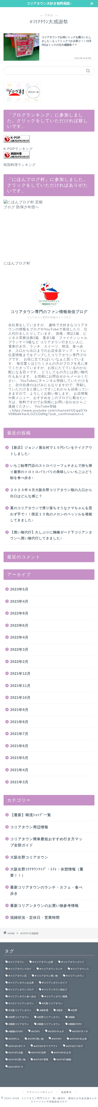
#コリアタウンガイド (72, 962)
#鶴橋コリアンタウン (48, 1024)
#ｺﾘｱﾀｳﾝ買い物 (36, 1039)
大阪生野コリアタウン (29, 857)
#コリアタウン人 (80, 969)
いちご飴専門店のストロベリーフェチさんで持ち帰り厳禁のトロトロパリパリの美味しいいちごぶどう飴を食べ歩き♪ (51, 472)
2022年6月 (19, 625)
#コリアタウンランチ (51, 969)
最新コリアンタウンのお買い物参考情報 (44, 905)
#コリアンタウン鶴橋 (55, 996)
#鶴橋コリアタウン (19, 1024)
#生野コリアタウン (19, 1017)
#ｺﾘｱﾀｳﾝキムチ (56, 1031)
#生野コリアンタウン (48, 1017)
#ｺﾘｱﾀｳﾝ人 (14, 1039)
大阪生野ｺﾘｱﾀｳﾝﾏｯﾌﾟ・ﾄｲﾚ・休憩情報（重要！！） (46, 872)
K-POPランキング (18, 149)
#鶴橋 (72, 1017)
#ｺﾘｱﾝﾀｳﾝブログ (74, 1046)
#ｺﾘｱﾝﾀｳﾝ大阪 (16, 1052)
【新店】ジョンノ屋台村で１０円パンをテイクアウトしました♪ (51, 451)
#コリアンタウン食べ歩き (22, 996)
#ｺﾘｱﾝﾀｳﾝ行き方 (62, 1052)
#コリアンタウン (75, 975)
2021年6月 (19, 746)
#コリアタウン (16, 962)
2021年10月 (20, 697)
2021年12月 (20, 673)
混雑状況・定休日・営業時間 (35, 917)
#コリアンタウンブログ (21, 989)
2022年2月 (19, 662)
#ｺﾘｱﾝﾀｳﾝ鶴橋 (64, 1059)
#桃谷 (60, 1010)
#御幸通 (44, 1010)
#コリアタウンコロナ (20, 969)
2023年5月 (19, 589)
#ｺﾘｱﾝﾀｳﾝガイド (17, 1046)
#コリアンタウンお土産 (21, 982)
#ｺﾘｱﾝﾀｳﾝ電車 (41, 1059)
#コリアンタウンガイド (54, 982)
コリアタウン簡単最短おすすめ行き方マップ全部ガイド (46, 842)
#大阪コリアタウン (52, 1003)
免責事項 (66, 1092)
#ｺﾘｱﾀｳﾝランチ (80, 1031)
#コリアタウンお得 (43, 962)
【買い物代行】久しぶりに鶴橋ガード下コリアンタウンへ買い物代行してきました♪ (51, 535)
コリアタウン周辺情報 (29, 827)
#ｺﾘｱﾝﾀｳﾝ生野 (38, 1052)
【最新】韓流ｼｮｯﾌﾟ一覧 (30, 815)
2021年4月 (19, 770)
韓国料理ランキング (20, 165)
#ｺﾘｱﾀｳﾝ (35, 1031)
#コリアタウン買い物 (46, 975)
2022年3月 (19, 649)
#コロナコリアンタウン (21, 1003)
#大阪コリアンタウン (20, 1010)
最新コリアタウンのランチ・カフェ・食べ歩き (46, 890)
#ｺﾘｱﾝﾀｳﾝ (57, 1039)
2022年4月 (19, 637)
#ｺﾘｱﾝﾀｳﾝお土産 (78, 1039)
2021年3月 (19, 782)
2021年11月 (20, 686)
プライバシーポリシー (40, 1092)
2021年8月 (19, 722)
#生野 (74, 1010)
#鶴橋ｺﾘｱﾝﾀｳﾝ (16, 1031)
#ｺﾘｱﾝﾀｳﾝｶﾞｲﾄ (16, 1067)
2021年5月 (19, 758)
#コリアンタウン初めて (54, 989)
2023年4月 (19, 601)
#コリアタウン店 (18, 975)
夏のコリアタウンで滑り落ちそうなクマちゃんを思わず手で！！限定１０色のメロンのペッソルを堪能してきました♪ (51, 514)
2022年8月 (19, 613)
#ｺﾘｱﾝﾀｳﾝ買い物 (17, 1059)
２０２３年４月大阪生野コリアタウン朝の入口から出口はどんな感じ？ (51, 493)
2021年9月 (19, 710)
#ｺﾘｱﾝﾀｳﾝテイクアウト (46, 1046)
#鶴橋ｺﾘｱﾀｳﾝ (75, 1024)
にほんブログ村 (17, 263)
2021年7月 (19, 734)
